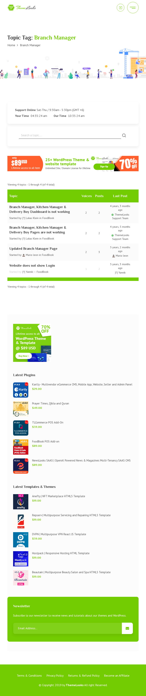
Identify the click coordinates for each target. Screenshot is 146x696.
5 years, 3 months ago (120, 266)
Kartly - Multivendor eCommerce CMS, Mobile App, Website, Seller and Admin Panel (82, 384)
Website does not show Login (32, 265)
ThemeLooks (75, 685)
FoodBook (48, 218)
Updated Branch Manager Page (33, 248)
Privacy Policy (54, 675)
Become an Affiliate (116, 675)
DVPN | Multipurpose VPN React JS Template (59, 534)
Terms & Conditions (29, 675)
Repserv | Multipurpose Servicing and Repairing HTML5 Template (71, 515)
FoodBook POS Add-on (45, 441)
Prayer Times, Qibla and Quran (50, 403)
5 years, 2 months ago (120, 249)
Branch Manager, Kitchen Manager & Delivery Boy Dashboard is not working (39, 209)
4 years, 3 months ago (120, 208)
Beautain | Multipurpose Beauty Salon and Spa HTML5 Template (71, 572)
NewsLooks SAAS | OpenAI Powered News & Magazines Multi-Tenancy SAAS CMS (81, 460)
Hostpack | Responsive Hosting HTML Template (61, 553)
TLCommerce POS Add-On (47, 422)
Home (11, 45)
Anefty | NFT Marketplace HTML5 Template (58, 496)
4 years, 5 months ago (120, 228)
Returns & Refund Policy (83, 675)
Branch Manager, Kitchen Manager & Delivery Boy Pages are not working (37, 230)
